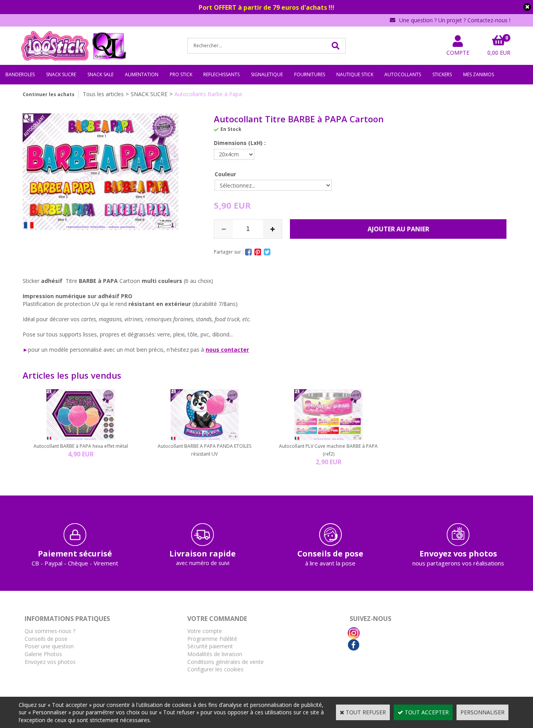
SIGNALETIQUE (267, 74)
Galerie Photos (43, 654)
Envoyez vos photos (50, 661)
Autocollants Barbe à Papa (208, 94)
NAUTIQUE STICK (354, 74)
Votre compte (204, 631)
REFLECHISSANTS (221, 74)
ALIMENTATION (141, 74)
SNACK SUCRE (61, 74)
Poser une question (49, 646)
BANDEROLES (20, 74)
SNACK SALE (100, 74)
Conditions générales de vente (225, 661)
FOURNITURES (309, 74)
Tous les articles (103, 94)
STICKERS (442, 74)
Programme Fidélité (212, 638)
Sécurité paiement (210, 646)
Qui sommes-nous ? (50, 631)
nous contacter (227, 349)
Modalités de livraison (214, 654)
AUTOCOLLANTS (402, 74)
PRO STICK (181, 74)
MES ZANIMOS (478, 74)
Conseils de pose (46, 638)
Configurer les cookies (215, 669)
